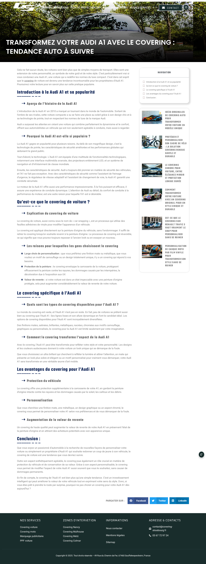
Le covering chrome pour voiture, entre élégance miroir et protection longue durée (174, 173)
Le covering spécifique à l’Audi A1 (160, 89)
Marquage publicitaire (32, 536)
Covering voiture (29, 527)
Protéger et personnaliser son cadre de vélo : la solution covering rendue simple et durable (176, 147)
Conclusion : (151, 97)
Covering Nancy (71, 527)
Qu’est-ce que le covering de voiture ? (162, 85)
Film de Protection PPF (86, 7)
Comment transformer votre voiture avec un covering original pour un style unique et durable (175, 200)
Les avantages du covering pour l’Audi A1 (163, 93)
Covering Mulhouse (73, 532)
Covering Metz (71, 536)
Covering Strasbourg (54, 7)
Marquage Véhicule (115, 7)
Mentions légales (115, 535)
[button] (138, 500)
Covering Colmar (72, 541)
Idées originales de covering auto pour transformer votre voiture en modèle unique (175, 120)
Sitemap (110, 542)
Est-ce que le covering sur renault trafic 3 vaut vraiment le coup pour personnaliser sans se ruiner (175, 228)
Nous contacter (114, 528)
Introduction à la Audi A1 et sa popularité (163, 81)
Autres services (140, 7)
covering (28, 81)
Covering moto (28, 532)
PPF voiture (26, 541)
